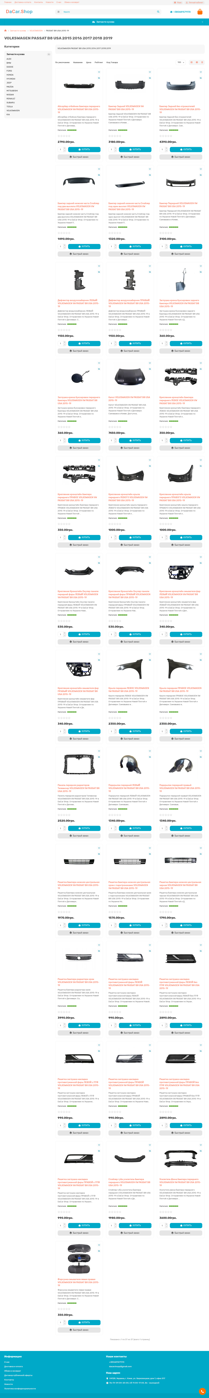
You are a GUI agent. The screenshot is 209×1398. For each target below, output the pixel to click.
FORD (9, 71)
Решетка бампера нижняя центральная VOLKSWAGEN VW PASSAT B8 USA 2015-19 (78, 885)
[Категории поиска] (58, 12)
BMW (9, 63)
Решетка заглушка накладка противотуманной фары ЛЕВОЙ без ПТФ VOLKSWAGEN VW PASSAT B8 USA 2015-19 (179, 984)
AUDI (9, 59)
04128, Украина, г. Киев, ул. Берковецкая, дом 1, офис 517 (137, 1378)
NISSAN (10, 94)
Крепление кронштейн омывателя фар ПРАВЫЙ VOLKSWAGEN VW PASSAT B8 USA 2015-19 (78, 691)
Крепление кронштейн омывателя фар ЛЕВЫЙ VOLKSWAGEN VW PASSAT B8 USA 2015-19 (179, 594)
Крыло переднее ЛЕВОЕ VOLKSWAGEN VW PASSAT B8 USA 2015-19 (128, 690)
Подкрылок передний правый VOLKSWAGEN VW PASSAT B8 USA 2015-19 (180, 788)
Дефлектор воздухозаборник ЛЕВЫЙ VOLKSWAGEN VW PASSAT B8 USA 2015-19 (78, 303)
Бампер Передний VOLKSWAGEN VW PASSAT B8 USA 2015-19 (178, 205)
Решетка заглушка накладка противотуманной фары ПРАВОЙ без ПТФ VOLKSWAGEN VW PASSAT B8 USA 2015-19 (179, 1084)
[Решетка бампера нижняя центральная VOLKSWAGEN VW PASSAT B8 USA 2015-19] (79, 861)
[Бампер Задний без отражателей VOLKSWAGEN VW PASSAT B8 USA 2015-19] (180, 86)
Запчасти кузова (105, 22)
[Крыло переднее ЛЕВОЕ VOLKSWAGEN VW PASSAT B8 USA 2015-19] (129, 667)
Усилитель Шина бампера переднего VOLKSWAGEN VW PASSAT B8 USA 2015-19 (180, 1182)
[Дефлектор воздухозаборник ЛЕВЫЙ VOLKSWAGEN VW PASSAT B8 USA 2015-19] (79, 280)
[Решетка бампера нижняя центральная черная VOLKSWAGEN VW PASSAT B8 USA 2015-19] (180, 861)
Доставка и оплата (23, 2)
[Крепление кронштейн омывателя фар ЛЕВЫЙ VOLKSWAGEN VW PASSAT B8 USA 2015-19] (180, 571)
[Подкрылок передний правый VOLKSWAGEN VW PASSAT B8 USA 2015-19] (180, 764)
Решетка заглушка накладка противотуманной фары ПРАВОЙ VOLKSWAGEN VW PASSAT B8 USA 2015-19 (129, 1084)
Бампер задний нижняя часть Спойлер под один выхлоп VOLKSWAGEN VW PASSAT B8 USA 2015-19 (129, 206)
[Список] (197, 62)
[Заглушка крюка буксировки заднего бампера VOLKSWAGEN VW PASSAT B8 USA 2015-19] (180, 280)
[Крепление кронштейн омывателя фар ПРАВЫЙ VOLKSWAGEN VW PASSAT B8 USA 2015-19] (79, 667)
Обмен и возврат (71, 2)
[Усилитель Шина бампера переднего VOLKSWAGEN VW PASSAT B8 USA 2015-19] (180, 1159)
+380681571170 (182, 12)
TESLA (10, 106)
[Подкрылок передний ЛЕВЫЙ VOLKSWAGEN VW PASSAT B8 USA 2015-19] (129, 764)
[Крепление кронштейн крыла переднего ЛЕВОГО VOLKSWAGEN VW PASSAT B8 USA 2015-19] (129, 474)
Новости (49, 2)
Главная (7, 2)
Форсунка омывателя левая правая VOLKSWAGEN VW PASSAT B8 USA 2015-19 (78, 1282)
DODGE (10, 67)
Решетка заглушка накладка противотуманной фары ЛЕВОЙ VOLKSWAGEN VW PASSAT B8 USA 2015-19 (129, 984)
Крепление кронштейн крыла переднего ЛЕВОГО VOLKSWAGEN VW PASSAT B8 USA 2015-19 (127, 497)
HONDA (10, 75)
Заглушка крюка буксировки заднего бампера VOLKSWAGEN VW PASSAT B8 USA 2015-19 (179, 303)
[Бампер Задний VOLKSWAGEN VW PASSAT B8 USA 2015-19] (129, 86)
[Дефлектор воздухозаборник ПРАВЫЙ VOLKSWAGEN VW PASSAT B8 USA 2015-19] (129, 280)
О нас (58, 2)
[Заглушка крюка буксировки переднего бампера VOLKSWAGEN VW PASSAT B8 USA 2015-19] (79, 377)
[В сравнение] (99, 78)
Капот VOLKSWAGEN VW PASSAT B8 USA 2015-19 (129, 399)
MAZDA (10, 87)
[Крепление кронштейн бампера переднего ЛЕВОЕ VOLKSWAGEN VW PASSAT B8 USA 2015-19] (180, 377)
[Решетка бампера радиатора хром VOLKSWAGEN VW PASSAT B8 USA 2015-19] (79, 958)
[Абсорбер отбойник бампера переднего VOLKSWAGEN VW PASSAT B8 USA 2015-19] (79, 86)
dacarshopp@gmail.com (120, 1366)
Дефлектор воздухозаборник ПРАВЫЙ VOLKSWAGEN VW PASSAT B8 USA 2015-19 (129, 303)
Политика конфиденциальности (20, 1388)
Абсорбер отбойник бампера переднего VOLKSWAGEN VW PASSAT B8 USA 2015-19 (79, 109)
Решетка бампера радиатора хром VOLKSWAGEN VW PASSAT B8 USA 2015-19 (78, 982)
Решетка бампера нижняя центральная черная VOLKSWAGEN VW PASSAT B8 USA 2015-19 (180, 885)
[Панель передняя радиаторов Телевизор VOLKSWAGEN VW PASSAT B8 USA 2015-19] (79, 764)
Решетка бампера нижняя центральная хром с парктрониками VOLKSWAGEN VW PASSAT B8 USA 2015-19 (129, 885)
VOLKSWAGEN (36, 30)
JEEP (9, 83)
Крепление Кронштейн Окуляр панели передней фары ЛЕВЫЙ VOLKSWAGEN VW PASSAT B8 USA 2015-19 (78, 594)
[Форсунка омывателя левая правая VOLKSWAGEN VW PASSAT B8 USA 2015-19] (79, 1259)
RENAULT (11, 98)
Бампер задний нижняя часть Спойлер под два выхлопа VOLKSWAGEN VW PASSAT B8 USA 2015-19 (78, 206)
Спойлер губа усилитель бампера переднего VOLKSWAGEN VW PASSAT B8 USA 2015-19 (129, 1182)
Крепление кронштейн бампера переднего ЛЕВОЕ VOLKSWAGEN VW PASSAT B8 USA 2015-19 (178, 400)
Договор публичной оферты (18, 1375)
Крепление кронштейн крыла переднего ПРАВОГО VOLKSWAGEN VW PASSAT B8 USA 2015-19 (179, 497)
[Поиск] (158, 11)
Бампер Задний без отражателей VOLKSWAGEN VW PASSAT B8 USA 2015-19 (180, 109)
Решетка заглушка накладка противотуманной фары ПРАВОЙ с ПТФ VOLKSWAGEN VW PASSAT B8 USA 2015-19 (79, 1184)
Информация (13, 1356)
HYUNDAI (11, 79)
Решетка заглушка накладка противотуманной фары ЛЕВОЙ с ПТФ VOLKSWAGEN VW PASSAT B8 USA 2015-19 (78, 1084)
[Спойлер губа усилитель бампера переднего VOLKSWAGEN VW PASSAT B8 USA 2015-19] (129, 1159)
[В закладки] (99, 72)
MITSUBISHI (12, 91)
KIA (8, 114)
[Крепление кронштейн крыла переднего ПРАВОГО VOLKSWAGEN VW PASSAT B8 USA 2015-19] (180, 474)
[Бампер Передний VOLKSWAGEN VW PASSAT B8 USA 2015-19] (180, 183)
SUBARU (11, 102)
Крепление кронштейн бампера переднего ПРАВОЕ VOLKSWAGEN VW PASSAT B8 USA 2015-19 (77, 497)
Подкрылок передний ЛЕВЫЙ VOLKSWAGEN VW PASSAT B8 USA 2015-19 (129, 788)
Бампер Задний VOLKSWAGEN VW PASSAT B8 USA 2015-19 (126, 108)
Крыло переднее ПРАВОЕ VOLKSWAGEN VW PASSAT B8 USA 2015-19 (180, 690)
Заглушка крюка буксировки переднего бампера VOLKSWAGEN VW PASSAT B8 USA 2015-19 (79, 400)
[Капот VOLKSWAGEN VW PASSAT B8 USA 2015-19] (129, 377)
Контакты (38, 2)
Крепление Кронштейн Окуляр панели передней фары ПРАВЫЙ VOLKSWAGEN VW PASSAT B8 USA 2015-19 (129, 594)
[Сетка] (191, 62)
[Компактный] (202, 62)
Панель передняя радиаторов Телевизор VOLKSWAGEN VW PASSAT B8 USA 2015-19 (78, 788)
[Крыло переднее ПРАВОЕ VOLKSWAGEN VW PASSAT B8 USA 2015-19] (180, 667)
